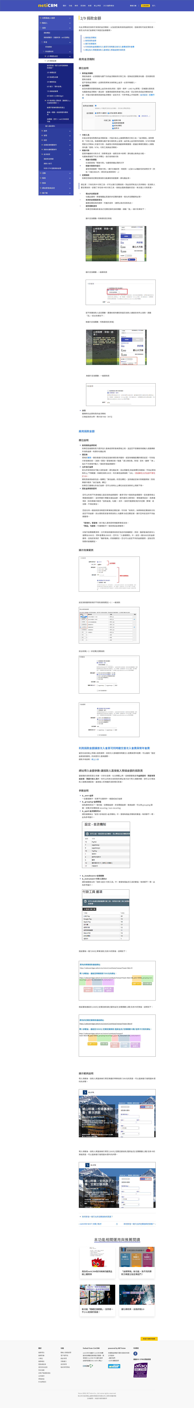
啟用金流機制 (90, 37)
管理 (45, 135)
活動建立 (64, 1361)
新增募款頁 (49, 51)
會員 (44, 183)
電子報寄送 (64, 1355)
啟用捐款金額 (90, 40)
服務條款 (41, 1361)
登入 (154, 6)
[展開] (70, 18)
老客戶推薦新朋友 (44, 1373)
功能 (70, 5)
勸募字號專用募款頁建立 (56, 107)
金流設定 (47, 154)
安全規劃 (41, 1370)
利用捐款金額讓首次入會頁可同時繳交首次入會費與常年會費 (109, 46)
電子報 (45, 193)
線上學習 (97, 5)
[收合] (70, 28)
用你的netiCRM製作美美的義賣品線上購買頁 (97, 1273)
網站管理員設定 (48, 188)
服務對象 (41, 1355)
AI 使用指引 (42, 1382)
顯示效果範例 (90, 43)
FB (135, 1354)
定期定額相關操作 (50, 145)
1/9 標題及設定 (52, 56)
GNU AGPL (94, 1361)
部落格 (83, 5)
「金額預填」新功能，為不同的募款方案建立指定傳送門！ (136, 1273)
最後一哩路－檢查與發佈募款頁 (57, 113)
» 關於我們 (111, 1358)
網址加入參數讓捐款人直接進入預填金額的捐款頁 (105, 49)
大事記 (40, 1358)
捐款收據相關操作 (50, 149)
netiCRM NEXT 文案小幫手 (90, 1224)
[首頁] (47, 6)
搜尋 (45, 131)
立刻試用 (145, 6)
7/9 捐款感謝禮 (52, 91)
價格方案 (133, 6)
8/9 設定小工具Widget (55, 96)
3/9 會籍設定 (51, 72)
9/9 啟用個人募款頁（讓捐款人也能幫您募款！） (58, 101)
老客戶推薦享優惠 (149, 1339)
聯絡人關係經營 (66, 1352)
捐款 (44, 27)
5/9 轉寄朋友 (51, 82)
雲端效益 (41, 1379)
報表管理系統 (65, 1367)
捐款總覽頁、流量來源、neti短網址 (56, 37)
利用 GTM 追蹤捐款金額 (52, 168)
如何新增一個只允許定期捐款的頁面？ (97, 1216)
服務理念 (41, 1352)
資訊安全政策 (42, 1367)
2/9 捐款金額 (51, 61)
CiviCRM (97, 1353)
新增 (45, 42)
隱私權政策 (42, 1364)
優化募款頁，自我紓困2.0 (132, 1309)
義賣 (89, 457)
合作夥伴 (41, 1376)
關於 (64, 5)
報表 (44, 178)
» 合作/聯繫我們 (113, 1361)
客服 (90, 5)
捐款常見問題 (48, 159)
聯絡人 (45, 23)
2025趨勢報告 (108, 5)
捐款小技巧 (48, 163)
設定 (45, 140)
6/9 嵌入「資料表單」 (55, 86)
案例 (76, 5)
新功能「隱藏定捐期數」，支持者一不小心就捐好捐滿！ (97, 1310)
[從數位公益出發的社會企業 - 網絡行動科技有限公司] (114, 1366)
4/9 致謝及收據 (52, 77)
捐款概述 (47, 33)
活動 (44, 173)
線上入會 (95, 759)
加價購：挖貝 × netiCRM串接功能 (58, 120)
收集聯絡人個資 (48, 18)
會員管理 (64, 1364)
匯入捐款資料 (50, 126)
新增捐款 (48, 47)
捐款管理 (64, 1358)
